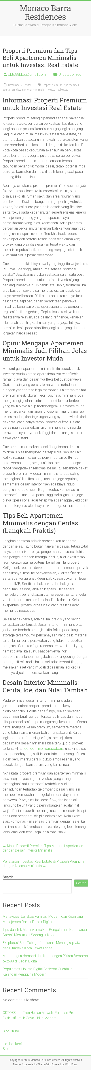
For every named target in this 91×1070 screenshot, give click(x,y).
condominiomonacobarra (44, 748)
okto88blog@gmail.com (27, 74)
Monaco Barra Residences (45, 12)
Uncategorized (70, 74)
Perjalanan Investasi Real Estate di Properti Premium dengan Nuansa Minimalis (43, 863)
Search (8, 877)
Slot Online (11, 1031)
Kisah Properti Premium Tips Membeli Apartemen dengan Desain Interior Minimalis (43, 848)
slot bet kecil (12, 1044)
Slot (6, 1049)
